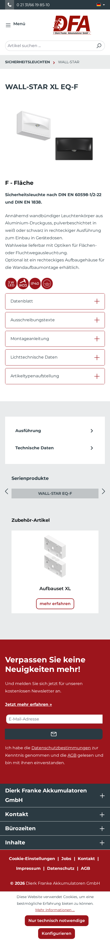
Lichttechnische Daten (34, 357)
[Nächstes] (103, 491)
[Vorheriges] (6, 491)
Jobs (66, 858)
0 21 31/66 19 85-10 (33, 4)
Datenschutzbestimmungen (61, 747)
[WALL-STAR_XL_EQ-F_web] (55, 135)
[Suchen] (99, 46)
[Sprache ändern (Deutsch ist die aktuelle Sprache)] (101, 4)
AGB (72, 755)
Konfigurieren (56, 933)
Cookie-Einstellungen (32, 858)
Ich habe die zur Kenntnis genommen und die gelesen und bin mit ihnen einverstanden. (54, 755)
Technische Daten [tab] (34, 447)
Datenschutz (60, 868)
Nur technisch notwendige (56, 920)
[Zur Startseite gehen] (72, 25)
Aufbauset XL (55, 588)
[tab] (55, 431)
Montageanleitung (29, 338)
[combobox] (49, 46)
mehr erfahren (55, 603)
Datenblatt (21, 301)
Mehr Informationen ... (55, 910)
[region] (55, 140)
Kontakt (86, 858)
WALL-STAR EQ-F (55, 493)
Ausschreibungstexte (32, 319)
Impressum (28, 868)
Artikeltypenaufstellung (34, 375)
